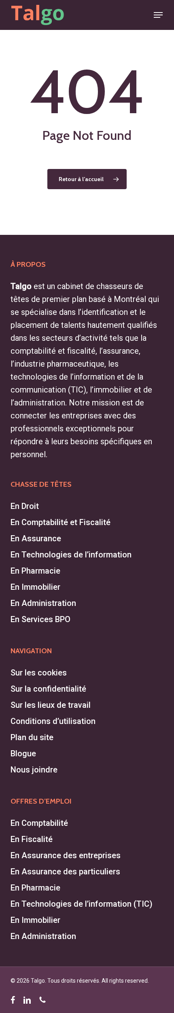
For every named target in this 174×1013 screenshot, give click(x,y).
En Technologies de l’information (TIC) (82, 904)
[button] (158, 15)
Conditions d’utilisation (53, 721)
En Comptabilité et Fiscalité (60, 522)
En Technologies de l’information (71, 554)
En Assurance (36, 538)
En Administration (43, 603)
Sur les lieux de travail (51, 705)
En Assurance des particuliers (65, 871)
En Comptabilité (39, 823)
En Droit (25, 506)
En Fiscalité (32, 839)
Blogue (23, 753)
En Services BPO (40, 619)
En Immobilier (35, 587)
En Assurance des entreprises (66, 855)
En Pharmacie (35, 571)
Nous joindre (34, 770)
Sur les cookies (39, 672)
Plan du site (32, 737)
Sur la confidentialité (48, 689)
